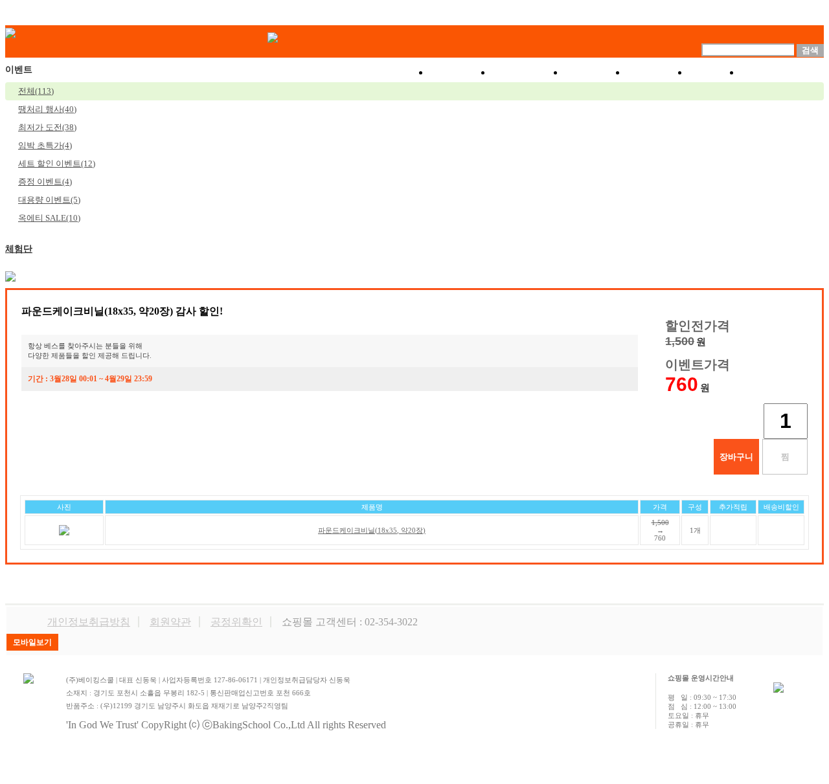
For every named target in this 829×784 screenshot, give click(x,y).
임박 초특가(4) (45, 145)
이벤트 (595, 72)
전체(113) (36, 91)
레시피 (657, 72)
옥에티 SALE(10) (49, 218)
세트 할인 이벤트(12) (56, 163)
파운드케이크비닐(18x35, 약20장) (372, 530)
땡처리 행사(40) (47, 109)
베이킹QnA (782, 72)
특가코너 (528, 72)
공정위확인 (236, 621)
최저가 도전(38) (47, 127)
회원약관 (170, 621)
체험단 (18, 249)
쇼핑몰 (460, 72)
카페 (714, 72)
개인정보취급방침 (88, 621)
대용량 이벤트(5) (49, 200)
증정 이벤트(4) (45, 181)
